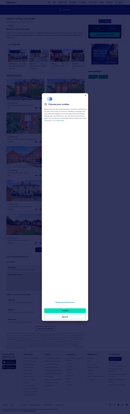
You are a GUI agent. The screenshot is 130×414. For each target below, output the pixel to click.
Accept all (65, 311)
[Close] (85, 95)
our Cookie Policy (58, 120)
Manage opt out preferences (65, 302)
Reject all (65, 317)
